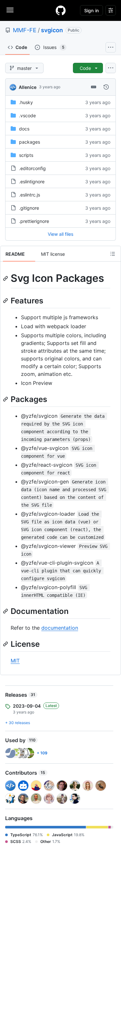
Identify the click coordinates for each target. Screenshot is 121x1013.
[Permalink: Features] (6, 300)
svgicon (52, 30)
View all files (60, 234)
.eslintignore (32, 181)
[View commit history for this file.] (106, 86)
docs (24, 128)
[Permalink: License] (6, 643)
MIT (15, 660)
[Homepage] (60, 10)
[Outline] (112, 254)
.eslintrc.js (29, 194)
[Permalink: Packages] (6, 399)
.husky (26, 102)
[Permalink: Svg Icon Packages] (6, 278)
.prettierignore (34, 221)
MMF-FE (24, 30)
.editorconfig (32, 168)
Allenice (27, 87)
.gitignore (29, 208)
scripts (26, 155)
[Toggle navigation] (10, 10)
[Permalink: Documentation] (6, 611)
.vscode (27, 115)
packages (29, 142)
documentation (59, 628)
